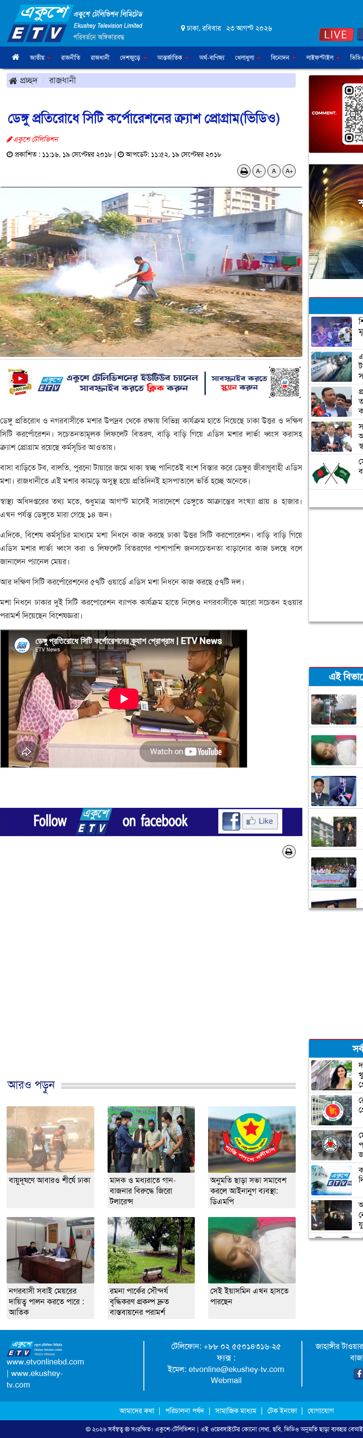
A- (259, 171)
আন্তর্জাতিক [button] (170, 58)
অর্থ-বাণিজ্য (211, 58)
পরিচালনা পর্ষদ (184, 1410)
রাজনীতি (70, 58)
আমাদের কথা (138, 1410)
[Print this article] (244, 171)
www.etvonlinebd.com (45, 1362)
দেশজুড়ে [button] (131, 58)
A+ (289, 171)
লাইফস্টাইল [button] (320, 58)
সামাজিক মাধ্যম (235, 1410)
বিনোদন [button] (281, 58)
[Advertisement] (151, 983)
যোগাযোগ (321, 1410)
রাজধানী (100, 58)
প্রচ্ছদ (27, 80)
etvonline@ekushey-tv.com (236, 1369)
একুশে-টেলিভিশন (175, 1429)
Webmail (226, 1380)
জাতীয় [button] (38, 58)
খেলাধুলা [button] (245, 58)
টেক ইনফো (283, 1410)
